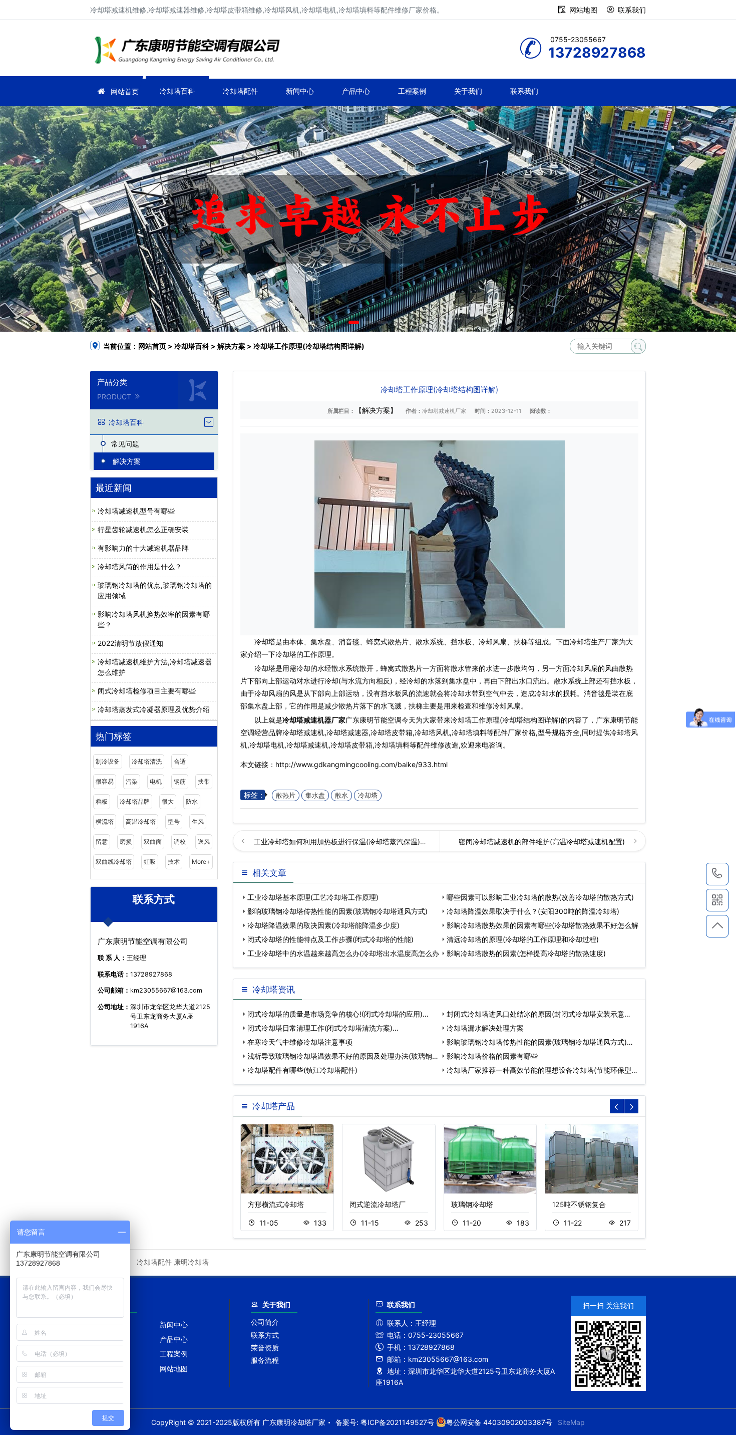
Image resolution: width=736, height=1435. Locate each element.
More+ (201, 861)
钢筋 (180, 781)
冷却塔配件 (240, 91)
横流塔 (105, 821)
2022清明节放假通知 (130, 643)
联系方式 (265, 1335)
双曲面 (153, 841)
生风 (198, 821)
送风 (204, 841)
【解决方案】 (376, 410)
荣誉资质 (265, 1347)
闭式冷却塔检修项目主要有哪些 (147, 690)
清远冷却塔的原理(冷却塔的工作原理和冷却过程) (523, 939)
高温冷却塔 (141, 821)
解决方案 (231, 346)
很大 (168, 801)
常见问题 (125, 443)
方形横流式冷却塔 (276, 1204)
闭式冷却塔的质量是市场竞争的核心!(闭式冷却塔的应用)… (338, 1014)
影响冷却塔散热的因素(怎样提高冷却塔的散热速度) (526, 953)
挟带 (204, 781)
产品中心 (356, 91)
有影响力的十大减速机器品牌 (143, 548)
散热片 (285, 795)
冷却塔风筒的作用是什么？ (140, 566)
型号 (174, 821)
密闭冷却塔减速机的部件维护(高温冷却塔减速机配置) (543, 841)
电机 (156, 781)
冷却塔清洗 (147, 761)
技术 (174, 861)
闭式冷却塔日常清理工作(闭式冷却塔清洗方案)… (323, 1028)
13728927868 (717, 874)
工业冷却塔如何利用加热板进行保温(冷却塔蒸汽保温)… (340, 841)
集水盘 (315, 795)
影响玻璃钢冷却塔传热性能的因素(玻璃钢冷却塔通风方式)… (540, 1042)
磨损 (126, 841)
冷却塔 (368, 795)
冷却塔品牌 (135, 801)
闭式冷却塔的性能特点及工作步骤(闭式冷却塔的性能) (330, 939)
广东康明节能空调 (190, 51)
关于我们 (468, 91)
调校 (180, 841)
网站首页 (125, 91)
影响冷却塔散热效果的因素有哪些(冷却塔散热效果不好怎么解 (542, 925)
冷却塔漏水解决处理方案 (485, 1028)
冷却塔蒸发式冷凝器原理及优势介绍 (154, 709)
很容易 (105, 781)
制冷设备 (108, 761)
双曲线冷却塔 (114, 861)
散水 (341, 795)
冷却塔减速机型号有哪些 (136, 511)
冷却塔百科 (177, 91)
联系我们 (632, 10)
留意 (102, 841)
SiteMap (571, 1422)
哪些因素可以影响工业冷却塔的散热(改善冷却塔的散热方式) (540, 897)
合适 (180, 761)
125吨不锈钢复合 (579, 1204)
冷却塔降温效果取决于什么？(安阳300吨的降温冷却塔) (533, 911)
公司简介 (265, 1322)
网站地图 (583, 10)
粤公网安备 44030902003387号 (499, 1422)
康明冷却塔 (191, 1262)
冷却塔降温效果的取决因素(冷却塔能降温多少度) (323, 925)
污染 (132, 781)
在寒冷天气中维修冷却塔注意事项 (299, 1042)
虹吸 (150, 861)
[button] (353, 322)
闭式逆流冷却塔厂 (377, 1204)
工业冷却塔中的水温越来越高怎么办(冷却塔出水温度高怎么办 (343, 953)
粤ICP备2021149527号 (397, 1422)
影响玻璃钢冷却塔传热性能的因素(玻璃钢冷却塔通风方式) (337, 911)
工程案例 (412, 91)
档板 (102, 801)
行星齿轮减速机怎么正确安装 (143, 529)
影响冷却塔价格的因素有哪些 (492, 1056)
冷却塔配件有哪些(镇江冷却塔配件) (302, 1070)
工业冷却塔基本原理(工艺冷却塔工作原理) (313, 897)
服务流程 (265, 1360)
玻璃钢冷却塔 (472, 1204)
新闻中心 (300, 91)
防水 (192, 801)
